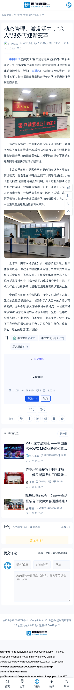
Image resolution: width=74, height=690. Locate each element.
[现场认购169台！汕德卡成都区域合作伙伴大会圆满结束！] (14, 504)
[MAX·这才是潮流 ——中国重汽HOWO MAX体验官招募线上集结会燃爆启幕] (14, 451)
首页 (19, 15)
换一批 (63, 433)
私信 (45, 398)
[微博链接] (68, 187)
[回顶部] (68, 211)
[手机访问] (68, 195)
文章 (25, 15)
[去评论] (68, 203)
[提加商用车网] (37, 5)
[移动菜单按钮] (5, 5)
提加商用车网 (64, 620)
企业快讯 (34, 15)
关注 (32, 398)
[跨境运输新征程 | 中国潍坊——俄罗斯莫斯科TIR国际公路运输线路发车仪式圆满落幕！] (14, 478)
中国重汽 (14, 59)
